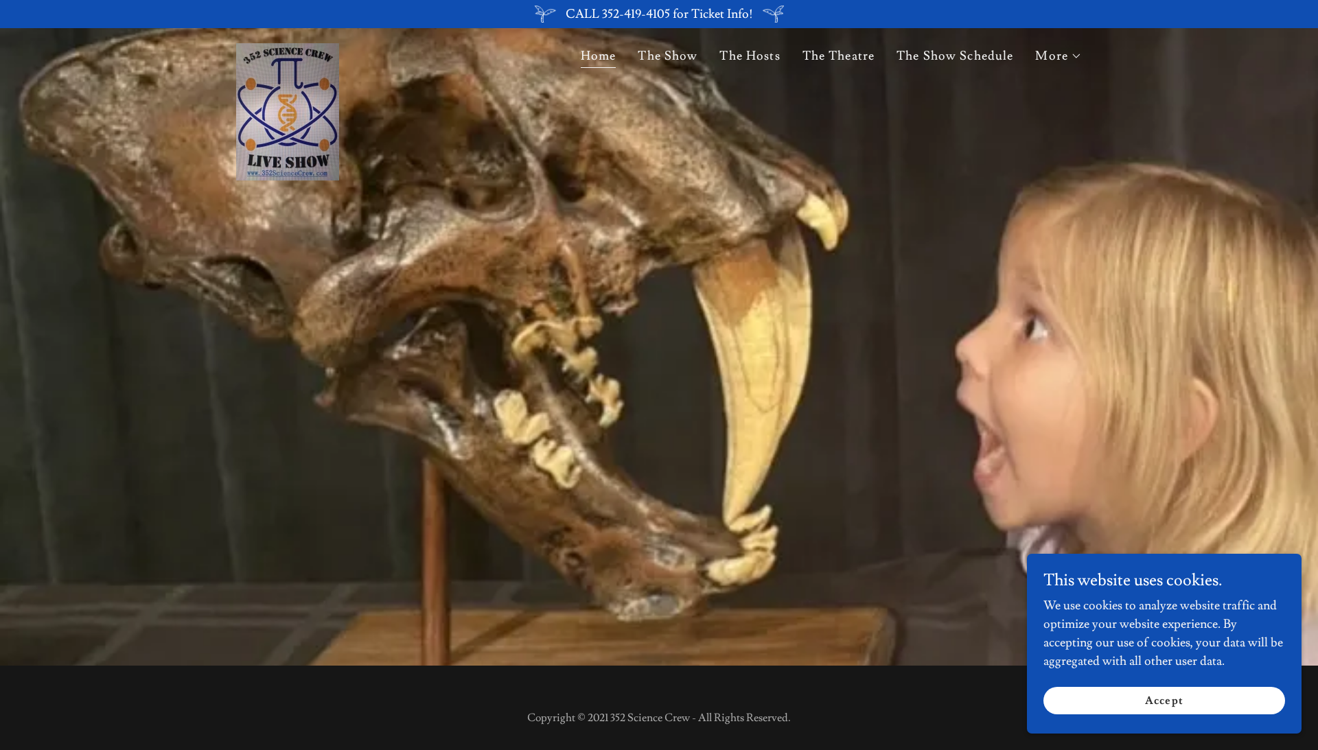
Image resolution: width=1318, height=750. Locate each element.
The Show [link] (667, 56)
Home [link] (598, 56)
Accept (1164, 700)
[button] (1058, 56)
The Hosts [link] (749, 56)
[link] (287, 55)
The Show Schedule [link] (955, 56)
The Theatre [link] (838, 56)
